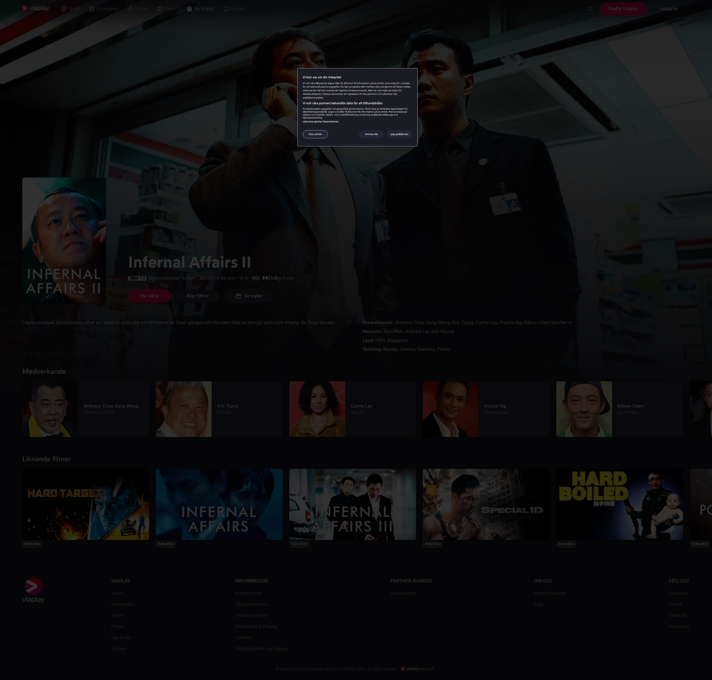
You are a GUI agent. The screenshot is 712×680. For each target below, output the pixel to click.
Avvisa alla (371, 134)
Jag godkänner (399, 134)
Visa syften (315, 134)
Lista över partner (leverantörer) (321, 121)
